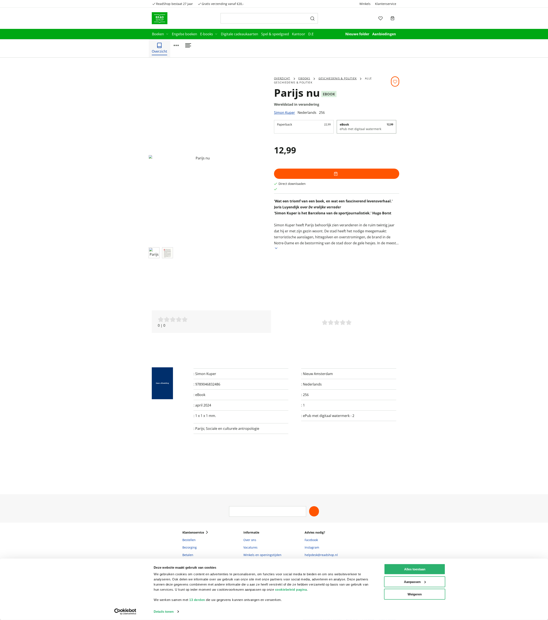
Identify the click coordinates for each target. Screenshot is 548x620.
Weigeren (415, 594)
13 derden (197, 600)
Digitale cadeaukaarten (239, 34)
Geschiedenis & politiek (338, 78)
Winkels (365, 4)
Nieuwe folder (357, 34)
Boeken (158, 34)
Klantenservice (385, 4)
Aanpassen (412, 581)
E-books (206, 34)
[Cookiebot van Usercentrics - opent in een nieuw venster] (125, 611)
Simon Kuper (284, 112)
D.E (311, 34)
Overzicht (282, 78)
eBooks (304, 78)
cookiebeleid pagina (291, 589)
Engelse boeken (184, 34)
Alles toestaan (414, 569)
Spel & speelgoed (275, 34)
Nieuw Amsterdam (318, 373)
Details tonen (164, 611)
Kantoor (298, 34)
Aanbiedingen (384, 34)
